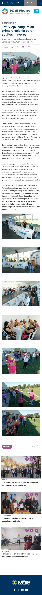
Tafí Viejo (19, 447)
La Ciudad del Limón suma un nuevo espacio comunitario (17, 519)
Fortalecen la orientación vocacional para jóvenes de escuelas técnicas (20, 555)
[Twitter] (7, 3)
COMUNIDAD (6, 515)
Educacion (6, 551)
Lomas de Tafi (32, 447)
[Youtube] (17, 3)
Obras (4, 480)
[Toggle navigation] (36, 11)
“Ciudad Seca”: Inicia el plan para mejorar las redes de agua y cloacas (20, 484)
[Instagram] (12, 3)
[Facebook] (2, 3)
